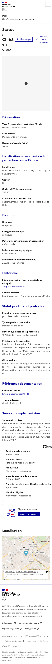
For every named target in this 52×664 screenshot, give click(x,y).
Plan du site (16, 646)
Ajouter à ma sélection (44, 39)
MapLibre (8, 571)
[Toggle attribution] (46, 571)
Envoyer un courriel (29, 514)
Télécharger (25, 39)
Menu (48, 4)
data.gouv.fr (30, 628)
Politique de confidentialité (27, 652)
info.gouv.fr (7, 623)
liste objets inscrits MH (14, 393)
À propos (44, 636)
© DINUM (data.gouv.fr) (24, 571)
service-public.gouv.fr (29, 623)
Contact (32, 636)
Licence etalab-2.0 (33, 657)
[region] (26, 558)
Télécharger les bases (13, 641)
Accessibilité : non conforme (13, 636)
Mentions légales (8, 652)
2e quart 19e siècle (12, 286)
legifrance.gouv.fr (10, 628)
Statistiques (31, 641)
